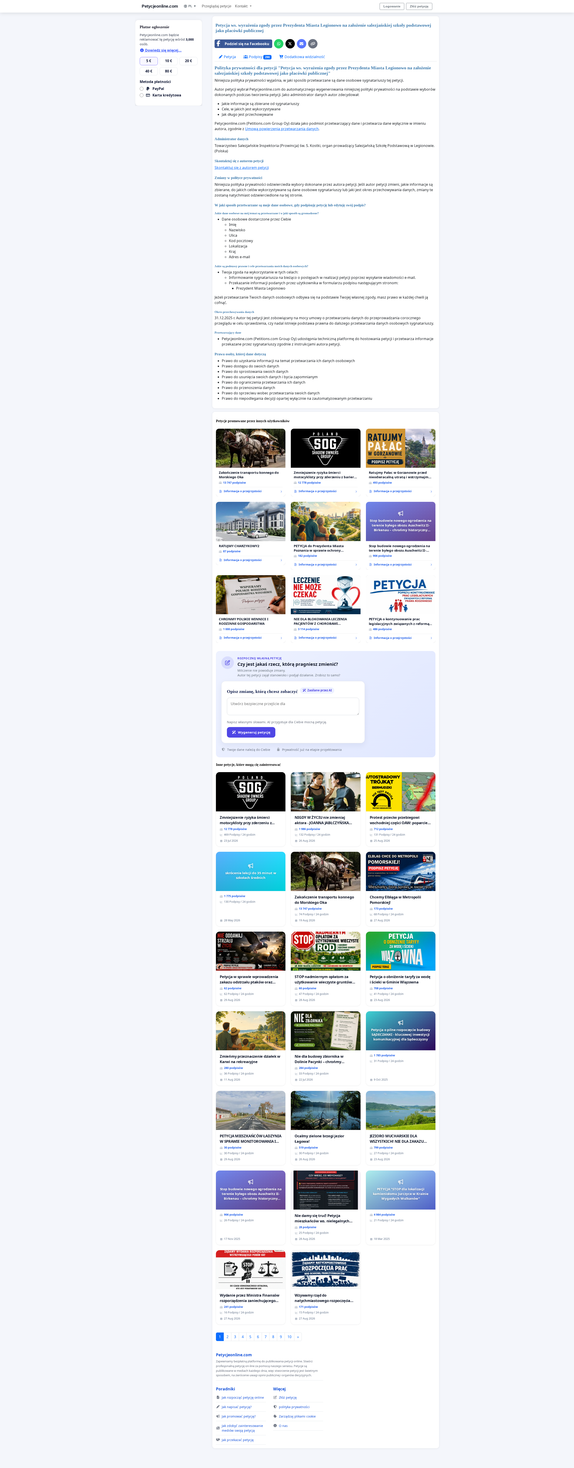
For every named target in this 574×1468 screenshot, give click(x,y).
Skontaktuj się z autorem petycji (242, 167)
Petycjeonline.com (160, 6)
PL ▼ (192, 6)
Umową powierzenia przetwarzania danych (282, 128)
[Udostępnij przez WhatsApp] (278, 43)
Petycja (229, 56)
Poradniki (225, 1389)
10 (289, 1336)
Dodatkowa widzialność (304, 56)
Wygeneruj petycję (254, 732)
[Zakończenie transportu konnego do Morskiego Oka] (250, 463)
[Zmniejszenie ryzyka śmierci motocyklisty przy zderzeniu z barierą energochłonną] (325, 463)
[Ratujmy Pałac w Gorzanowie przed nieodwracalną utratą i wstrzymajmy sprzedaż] (400, 463)
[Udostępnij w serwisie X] (290, 43)
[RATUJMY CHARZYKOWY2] (250, 533)
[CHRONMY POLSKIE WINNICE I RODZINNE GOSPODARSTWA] (250, 609)
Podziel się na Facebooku (247, 43)
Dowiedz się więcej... (163, 50)
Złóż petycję (419, 6)
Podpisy (259, 56)
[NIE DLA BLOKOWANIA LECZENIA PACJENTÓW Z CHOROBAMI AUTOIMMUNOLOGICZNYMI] (325, 609)
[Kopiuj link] (312, 43)
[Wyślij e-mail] (301, 43)
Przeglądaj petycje (216, 6)
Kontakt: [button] (242, 6)
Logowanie (391, 6)
